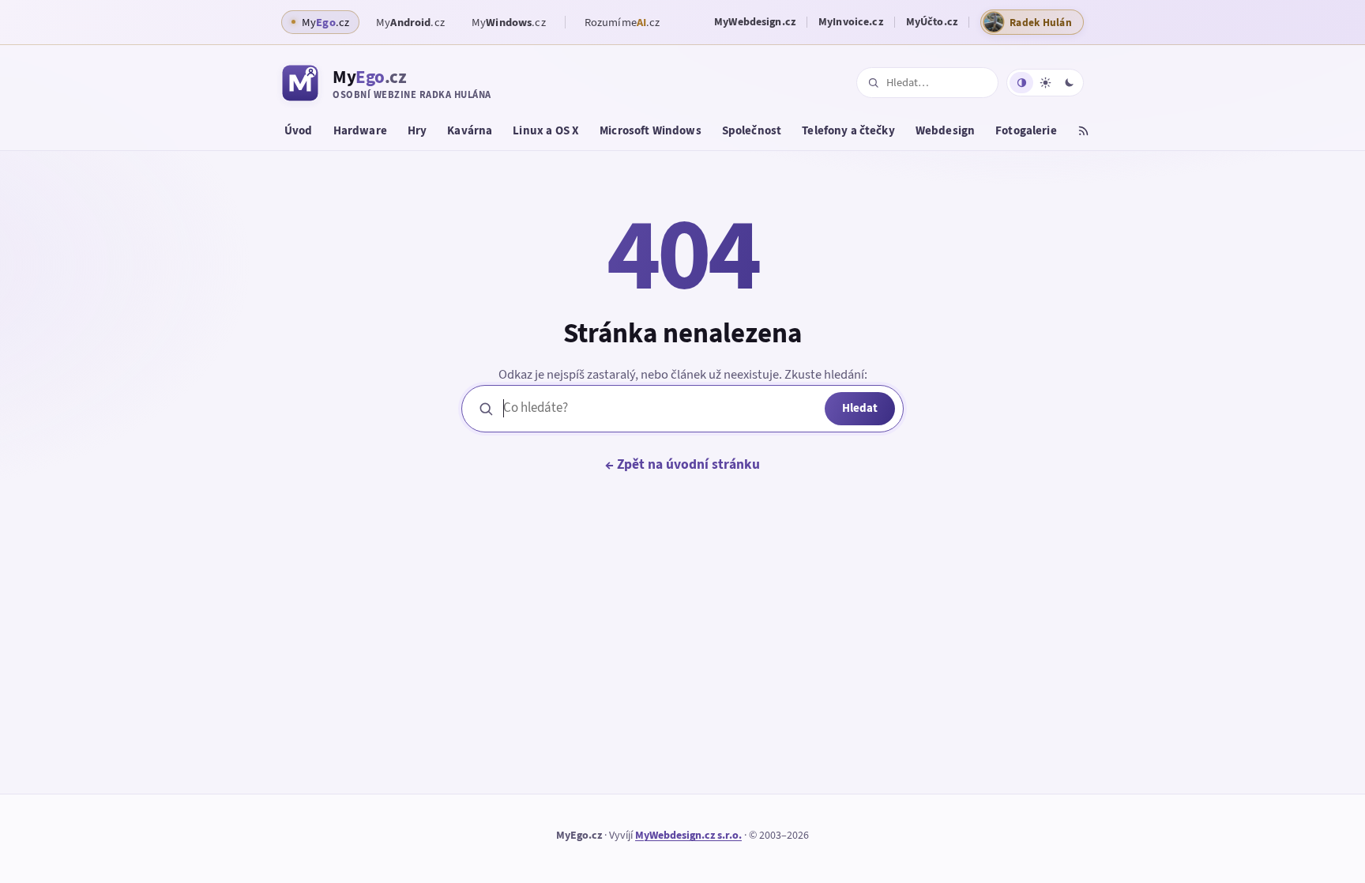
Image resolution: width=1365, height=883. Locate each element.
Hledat (860, 408)
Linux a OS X (546, 130)
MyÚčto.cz (931, 21)
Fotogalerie (1026, 130)
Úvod (298, 130)
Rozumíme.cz (622, 22)
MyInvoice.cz (850, 21)
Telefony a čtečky (848, 130)
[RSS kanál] (1083, 133)
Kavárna (469, 130)
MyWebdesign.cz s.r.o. (688, 835)
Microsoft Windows (650, 130)
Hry (417, 130)
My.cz (410, 22)
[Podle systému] (1021, 82)
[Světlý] (1045, 82)
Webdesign (945, 130)
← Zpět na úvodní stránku (682, 464)
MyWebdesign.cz (754, 21)
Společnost (752, 130)
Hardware (360, 130)
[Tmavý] (1069, 82)
